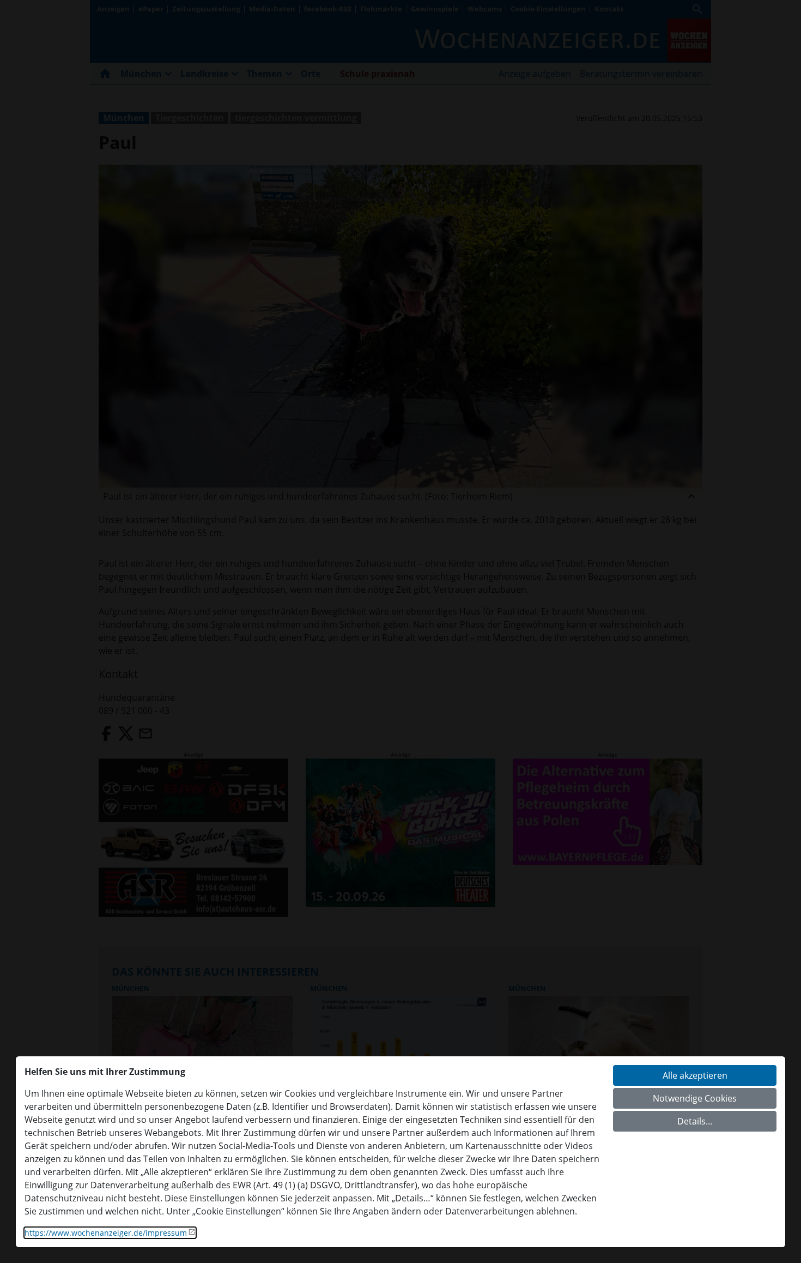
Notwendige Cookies (695, 1098)
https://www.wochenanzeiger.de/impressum (106, 1233)
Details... (694, 1121)
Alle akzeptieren (695, 1075)
